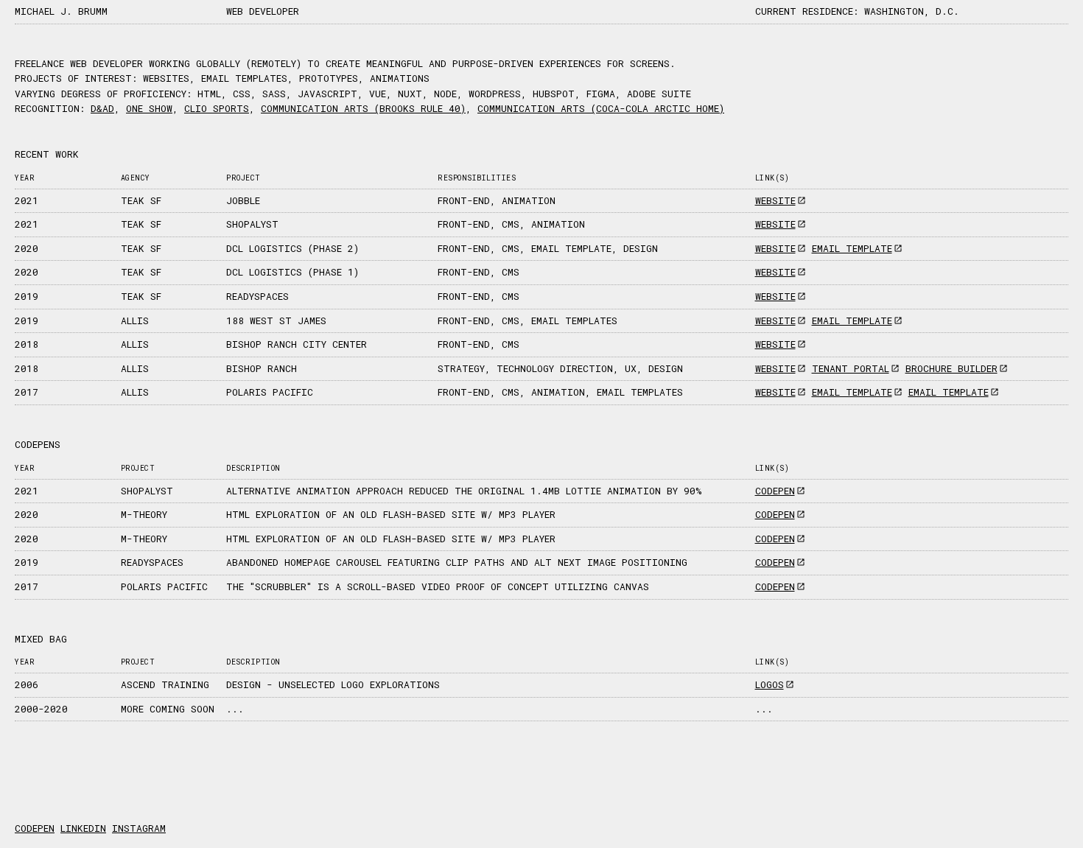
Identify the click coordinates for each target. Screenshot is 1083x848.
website (775, 200)
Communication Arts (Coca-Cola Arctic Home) (600, 108)
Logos (769, 684)
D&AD (102, 108)
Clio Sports (216, 108)
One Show (149, 108)
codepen (775, 490)
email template (852, 248)
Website (775, 344)
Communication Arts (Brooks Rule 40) (363, 108)
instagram (139, 828)
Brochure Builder (951, 368)
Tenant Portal (850, 368)
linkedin (83, 828)
